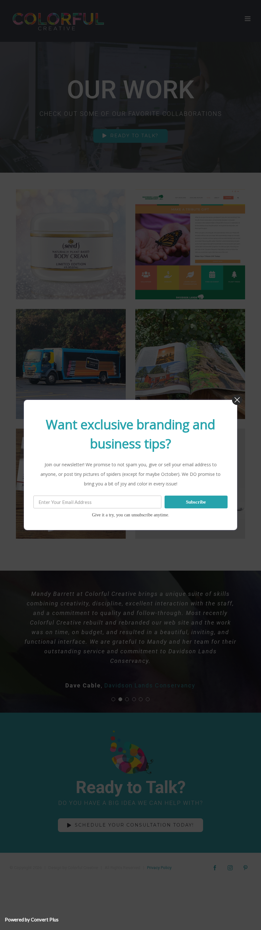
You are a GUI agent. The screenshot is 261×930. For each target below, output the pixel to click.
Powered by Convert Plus (32, 919)
